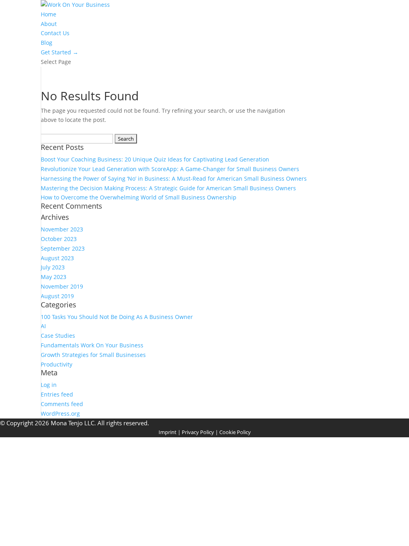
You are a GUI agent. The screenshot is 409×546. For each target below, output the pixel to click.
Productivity (56, 364)
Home (48, 14)
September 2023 (63, 248)
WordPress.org (60, 413)
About (49, 24)
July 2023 (53, 267)
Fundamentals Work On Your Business (92, 345)
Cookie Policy (235, 432)
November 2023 (62, 229)
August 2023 (57, 258)
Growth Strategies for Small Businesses (93, 355)
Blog (46, 42)
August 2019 (57, 296)
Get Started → (59, 52)
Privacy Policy (198, 432)
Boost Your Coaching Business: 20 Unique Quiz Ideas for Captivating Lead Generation (155, 159)
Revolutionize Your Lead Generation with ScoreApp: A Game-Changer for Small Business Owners (170, 169)
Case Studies (58, 335)
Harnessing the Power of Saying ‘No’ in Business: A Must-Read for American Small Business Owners (174, 178)
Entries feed (57, 394)
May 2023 (53, 277)
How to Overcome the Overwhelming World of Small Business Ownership (138, 197)
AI (43, 326)
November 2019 (62, 286)
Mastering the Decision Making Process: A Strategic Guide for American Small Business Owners (168, 188)
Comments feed (62, 404)
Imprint (168, 432)
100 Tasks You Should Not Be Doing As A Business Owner (117, 317)
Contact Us (55, 33)
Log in (49, 385)
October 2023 (59, 239)
